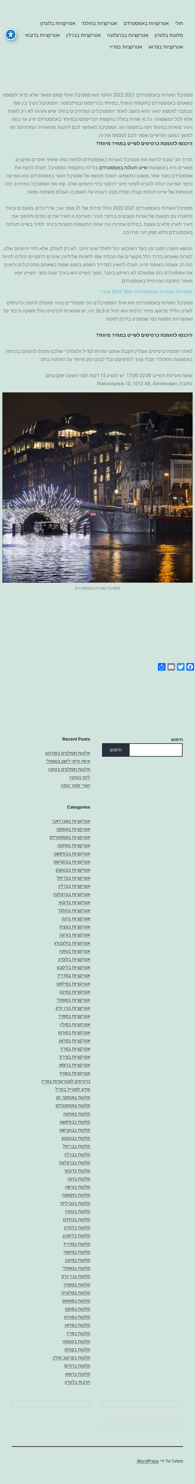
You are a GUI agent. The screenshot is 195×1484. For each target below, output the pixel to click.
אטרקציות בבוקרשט (72, 861)
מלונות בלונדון (169, 35)
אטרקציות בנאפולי (73, 999)
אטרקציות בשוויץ (74, 1073)
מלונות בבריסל (76, 1146)
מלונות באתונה (76, 1113)
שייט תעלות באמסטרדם (123, 168)
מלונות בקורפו (77, 1349)
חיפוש (177, 739)
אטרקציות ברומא (74, 1064)
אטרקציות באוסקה (73, 829)
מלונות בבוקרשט (74, 1130)
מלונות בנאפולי (76, 1268)
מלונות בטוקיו (77, 1211)
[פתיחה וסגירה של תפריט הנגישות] (10, 34)
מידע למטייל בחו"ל (72, 1089)
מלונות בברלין (77, 1154)
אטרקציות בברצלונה (127, 35)
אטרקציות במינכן (74, 991)
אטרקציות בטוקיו (74, 951)
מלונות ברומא (77, 1374)
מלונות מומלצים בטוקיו (69, 769)
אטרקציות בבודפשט (72, 853)
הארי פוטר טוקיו (75, 785)
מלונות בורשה (77, 1186)
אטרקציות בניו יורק (73, 1008)
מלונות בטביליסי (75, 1203)
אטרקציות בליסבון (73, 967)
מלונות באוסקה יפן (73, 1097)
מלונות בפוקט (77, 1308)
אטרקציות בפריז (126, 47)
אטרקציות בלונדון (57, 23)
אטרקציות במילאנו (73, 983)
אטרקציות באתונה (73, 845)
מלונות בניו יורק (76, 1276)
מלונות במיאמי (76, 1252)
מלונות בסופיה (77, 1284)
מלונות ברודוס (77, 1365)
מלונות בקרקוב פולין (71, 1357)
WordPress (148, 1461)
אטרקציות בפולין (75, 1024)
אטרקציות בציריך (74, 1056)
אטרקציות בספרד (74, 1016)
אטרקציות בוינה (76, 918)
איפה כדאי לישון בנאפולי (68, 761)
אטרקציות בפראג (165, 47)
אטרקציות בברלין (83, 35)
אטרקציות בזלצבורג (72, 943)
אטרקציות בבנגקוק (73, 869)
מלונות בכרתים (76, 1219)
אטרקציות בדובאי (42, 35)
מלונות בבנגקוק (76, 1138)
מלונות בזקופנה (76, 1194)
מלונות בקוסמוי (76, 1341)
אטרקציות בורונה (74, 934)
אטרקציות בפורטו (74, 1032)
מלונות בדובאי (77, 1170)
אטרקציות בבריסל (73, 877)
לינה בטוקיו (79, 777)
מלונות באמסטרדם (73, 1105)
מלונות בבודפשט (75, 1121)
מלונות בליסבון (76, 1235)
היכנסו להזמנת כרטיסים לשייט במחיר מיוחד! (145, 143)
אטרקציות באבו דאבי (71, 821)
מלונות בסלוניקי (75, 1292)
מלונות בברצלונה (74, 1162)
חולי (179, 23)
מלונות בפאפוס (76, 1300)
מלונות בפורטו (77, 1316)
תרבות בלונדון (77, 1382)
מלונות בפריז (78, 1333)
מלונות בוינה (79, 1178)
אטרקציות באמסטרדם (146, 23)
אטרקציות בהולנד (99, 23)
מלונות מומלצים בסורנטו (67, 753)
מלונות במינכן (77, 1260)
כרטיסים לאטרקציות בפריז (66, 1081)
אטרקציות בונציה (74, 926)
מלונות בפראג (77, 1325)
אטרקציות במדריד (73, 975)
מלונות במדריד (76, 1243)
